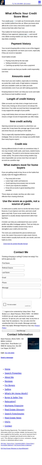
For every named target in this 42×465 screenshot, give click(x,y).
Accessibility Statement (7, 445)
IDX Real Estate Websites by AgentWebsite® (14, 448)
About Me (9, 377)
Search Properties (13, 373)
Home (7, 369)
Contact (8, 426)
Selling (8, 389)
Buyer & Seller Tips (14, 397)
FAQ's (7, 422)
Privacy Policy (30, 443)
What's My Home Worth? (16, 393)
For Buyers (10, 385)
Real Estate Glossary (14, 409)
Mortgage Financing (14, 405)
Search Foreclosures (14, 413)
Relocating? (10, 401)
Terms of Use (10, 443)
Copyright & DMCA (20, 443)
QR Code (3, 443)
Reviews (9, 381)
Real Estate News (13, 418)
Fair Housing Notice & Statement (22, 445)
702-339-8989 (9, 353)
